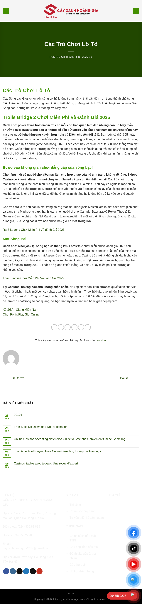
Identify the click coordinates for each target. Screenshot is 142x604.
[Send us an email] (33, 571)
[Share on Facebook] (61, 327)
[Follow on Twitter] (26, 571)
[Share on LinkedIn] (88, 327)
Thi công (75, 504)
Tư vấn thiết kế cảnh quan (87, 517)
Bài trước (17, 378)
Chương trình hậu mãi (84, 546)
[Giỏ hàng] (136, 11)
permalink (101, 340)
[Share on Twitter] (68, 327)
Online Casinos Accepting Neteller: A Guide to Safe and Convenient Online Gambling (69, 439)
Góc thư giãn (78, 564)
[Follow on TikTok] (19, 571)
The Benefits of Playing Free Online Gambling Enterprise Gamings (57, 451)
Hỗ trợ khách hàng (82, 571)
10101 (18, 414)
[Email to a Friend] (74, 327)
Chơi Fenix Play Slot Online (21, 314)
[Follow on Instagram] (13, 571)
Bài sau (125, 378)
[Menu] (6, 11)
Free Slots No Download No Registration (40, 426)
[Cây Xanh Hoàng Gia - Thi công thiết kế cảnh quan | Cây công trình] (71, 11)
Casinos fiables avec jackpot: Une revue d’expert (46, 463)
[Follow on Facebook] (6, 571)
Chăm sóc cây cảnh (82, 511)
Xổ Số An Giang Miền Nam (20, 309)
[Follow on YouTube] (39, 571)
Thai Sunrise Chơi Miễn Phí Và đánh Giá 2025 (33, 278)
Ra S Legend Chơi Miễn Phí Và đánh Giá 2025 (34, 229)
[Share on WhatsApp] (54, 327)
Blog (71, 593)
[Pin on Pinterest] (81, 327)
